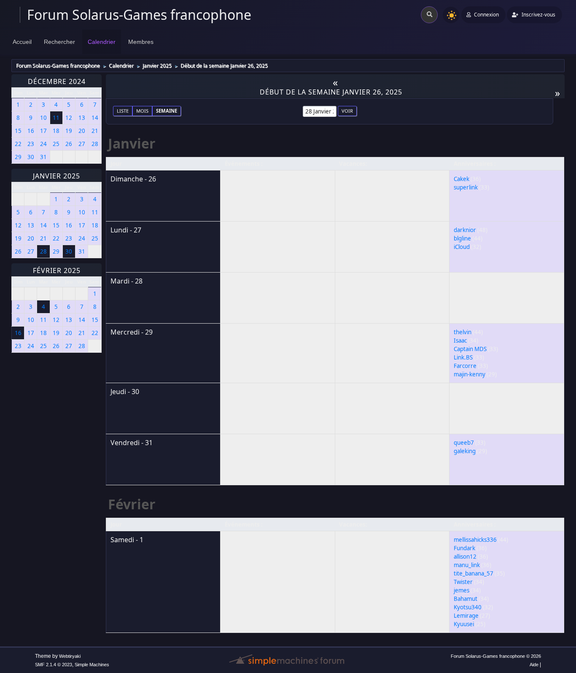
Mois (142, 111)
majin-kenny (469, 374)
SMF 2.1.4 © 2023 (53, 664)
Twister (463, 582)
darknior (465, 230)
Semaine (166, 111)
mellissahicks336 (475, 539)
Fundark (464, 548)
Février (132, 504)
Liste (123, 111)
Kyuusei (464, 624)
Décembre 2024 (57, 81)
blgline (462, 238)
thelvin (462, 332)
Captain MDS (470, 349)
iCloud (462, 247)
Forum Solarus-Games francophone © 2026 (496, 656)
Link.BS (463, 357)
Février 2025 (57, 270)
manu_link (467, 565)
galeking (465, 451)
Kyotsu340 (468, 607)
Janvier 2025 (56, 176)
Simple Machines (92, 664)
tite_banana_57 (473, 573)
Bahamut (465, 599)
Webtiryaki (70, 656)
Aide (534, 664)
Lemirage (466, 615)
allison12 (465, 556)
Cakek (461, 179)
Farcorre (465, 366)
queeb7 (464, 442)
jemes (461, 590)
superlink (466, 187)
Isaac (460, 340)
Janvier (132, 143)
